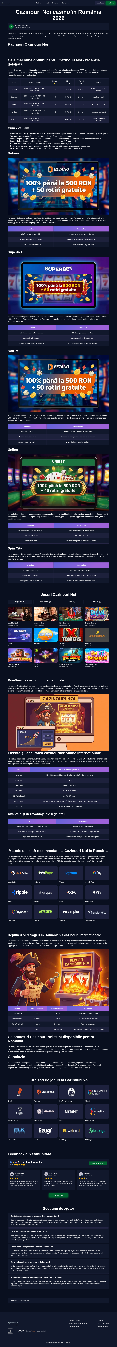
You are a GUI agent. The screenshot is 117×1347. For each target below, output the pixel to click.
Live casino (44, 601)
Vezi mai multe (58, 1195)
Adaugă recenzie (97, 1163)
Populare (18, 601)
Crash (70, 601)
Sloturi (95, 601)
